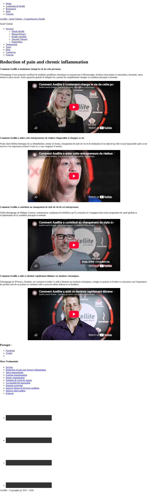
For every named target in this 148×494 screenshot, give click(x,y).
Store (8, 11)
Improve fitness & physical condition (22, 388)
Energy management (15, 377)
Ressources (11, 9)
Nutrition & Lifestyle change (19, 380)
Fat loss (9, 367)
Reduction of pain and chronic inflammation (26, 370)
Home (8, 3)
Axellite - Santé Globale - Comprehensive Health (22, 19)
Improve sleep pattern (15, 390)
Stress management (14, 372)
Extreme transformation (16, 375)
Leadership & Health (15, 6)
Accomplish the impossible (18, 383)
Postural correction (14, 385)
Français (9, 14)
